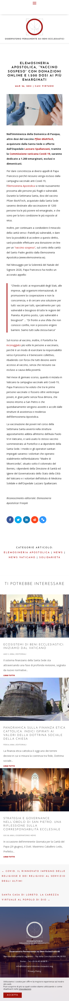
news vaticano (22, 557)
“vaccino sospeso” (25, 247)
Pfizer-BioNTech (43, 139)
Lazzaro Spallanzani (37, 149)
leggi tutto (9, 675)
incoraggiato (14, 345)
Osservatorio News (26, 836)
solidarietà (50, 557)
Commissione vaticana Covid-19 (30, 153)
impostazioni (25, 989)
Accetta (12, 995)
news (58, 552)
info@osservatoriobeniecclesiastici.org (34, 966)
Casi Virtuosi (44, 86)
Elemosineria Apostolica (21, 186)
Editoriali (21, 654)
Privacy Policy (34, 971)
